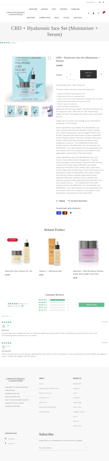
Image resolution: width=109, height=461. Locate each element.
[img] (6, 322)
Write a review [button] (91, 305)
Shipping (62, 201)
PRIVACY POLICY (45, 393)
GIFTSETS (63, 9)
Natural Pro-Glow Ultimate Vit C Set (18, 271)
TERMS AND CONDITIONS (48, 388)
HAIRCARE (75, 9)
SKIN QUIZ (78, 17)
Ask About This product (79, 201)
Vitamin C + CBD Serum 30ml (50, 271)
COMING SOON (44, 17)
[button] (5, 43)
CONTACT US (44, 398)
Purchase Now (90, 2)
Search (41, 384)
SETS (54, 9)
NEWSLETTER (44, 412)
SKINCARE (33, 9)
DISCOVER (31, 17)
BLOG (57, 17)
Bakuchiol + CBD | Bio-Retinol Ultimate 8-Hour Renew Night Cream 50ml (88, 272)
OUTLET (66, 17)
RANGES (44, 9)
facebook (11, 443)
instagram (11, 439)
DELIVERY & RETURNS (47, 407)
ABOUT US (43, 402)
